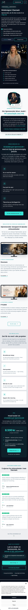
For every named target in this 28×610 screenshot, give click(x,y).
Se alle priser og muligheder (14, 454)
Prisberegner (18, 2)
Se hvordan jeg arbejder (14, 567)
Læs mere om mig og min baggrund (13, 134)
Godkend (14, 597)
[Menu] (25, 2)
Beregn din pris (20, 39)
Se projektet (3, 275)
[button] (26, 583)
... (3, 482)
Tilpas (14, 605)
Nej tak (14, 601)
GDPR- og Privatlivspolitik (13, 608)
